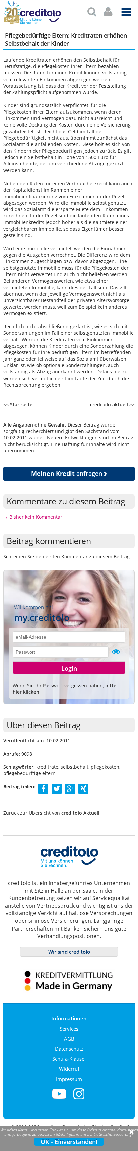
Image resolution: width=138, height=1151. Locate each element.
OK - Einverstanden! (69, 1142)
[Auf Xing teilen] (83, 788)
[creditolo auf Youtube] (59, 1098)
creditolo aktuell (109, 404)
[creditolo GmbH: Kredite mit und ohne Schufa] (40, 23)
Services (69, 1028)
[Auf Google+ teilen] (70, 788)
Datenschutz (69, 1048)
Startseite (21, 404)
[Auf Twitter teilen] (56, 788)
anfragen (67, 473)
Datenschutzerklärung (113, 1134)
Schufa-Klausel (69, 1058)
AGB (69, 1038)
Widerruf (69, 1068)
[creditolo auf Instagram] (79, 1098)
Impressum (69, 1078)
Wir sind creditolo (69, 951)
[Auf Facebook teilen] (43, 788)
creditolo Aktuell (80, 813)
